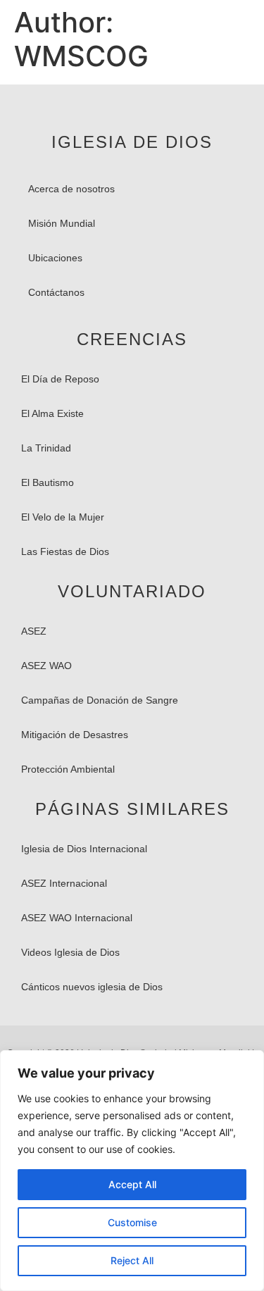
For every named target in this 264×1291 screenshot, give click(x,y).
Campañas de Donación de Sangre (99, 700)
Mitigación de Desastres (74, 734)
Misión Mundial (61, 223)
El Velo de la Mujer (62, 517)
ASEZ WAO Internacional (76, 917)
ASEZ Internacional (64, 883)
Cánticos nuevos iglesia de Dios (92, 986)
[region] (132, 1170)
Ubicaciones (55, 257)
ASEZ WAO (46, 665)
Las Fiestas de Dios (65, 551)
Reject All (132, 1260)
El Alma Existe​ (52, 413)
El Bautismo (47, 482)
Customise (132, 1222)
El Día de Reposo (60, 379)
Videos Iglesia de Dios (70, 952)
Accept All (132, 1184)
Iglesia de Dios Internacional (84, 848)
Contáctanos (56, 292)
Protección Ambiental (68, 769)
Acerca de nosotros (71, 188)
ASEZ (33, 631)
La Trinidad (46, 448)
